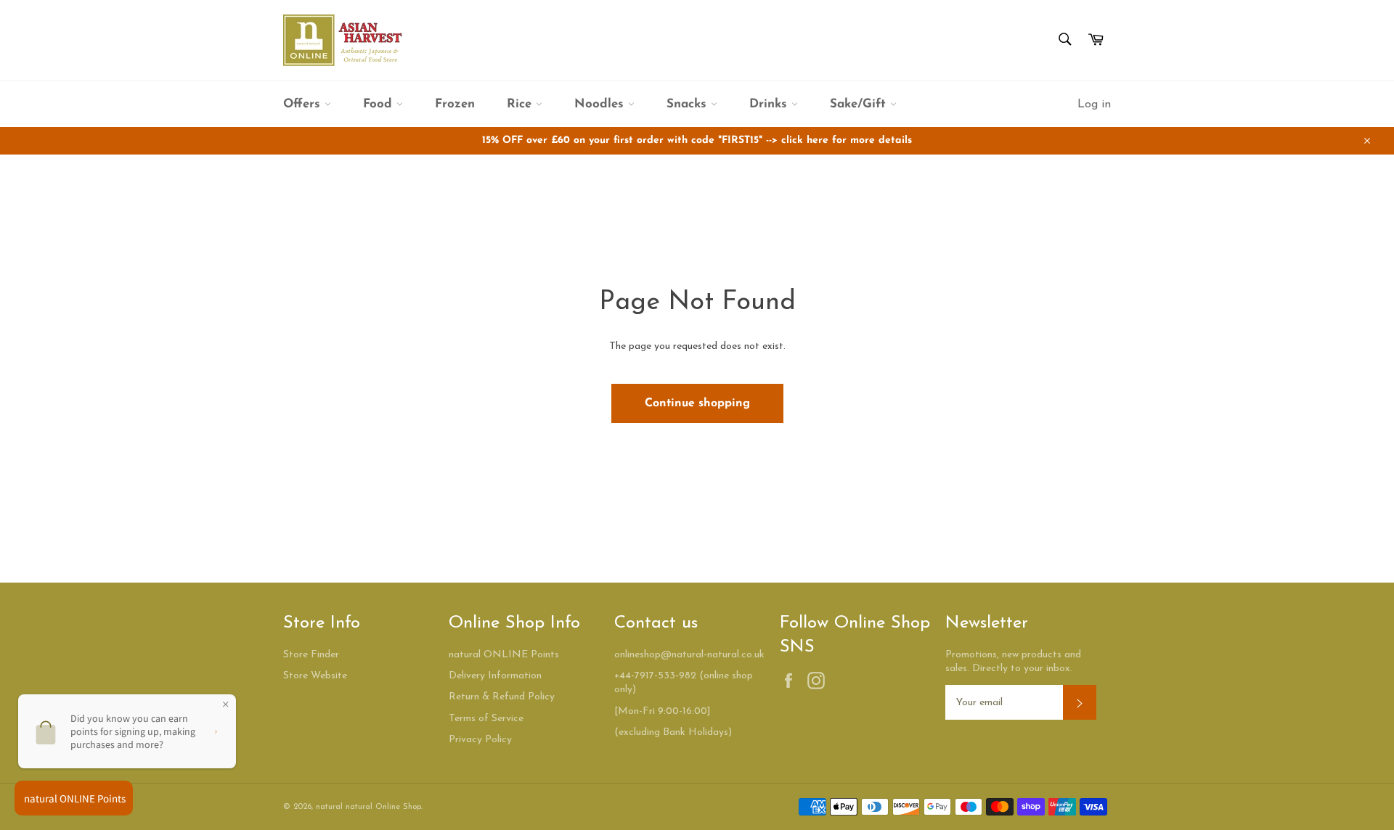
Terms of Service (486, 718)
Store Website (315, 675)
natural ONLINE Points (504, 654)
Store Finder (311, 654)
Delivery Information (495, 675)
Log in (1094, 104)
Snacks (689, 104)
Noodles (601, 104)
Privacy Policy (480, 739)
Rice (521, 104)
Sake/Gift (860, 104)
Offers (304, 104)
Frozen (455, 104)
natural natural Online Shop (368, 807)
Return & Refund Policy (502, 696)
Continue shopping (697, 403)
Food (379, 104)
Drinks (770, 104)
